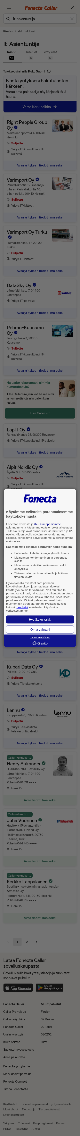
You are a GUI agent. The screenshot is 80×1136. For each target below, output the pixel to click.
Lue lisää (22, 607)
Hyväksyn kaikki (40, 619)
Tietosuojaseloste (40, 637)
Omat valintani (40, 629)
